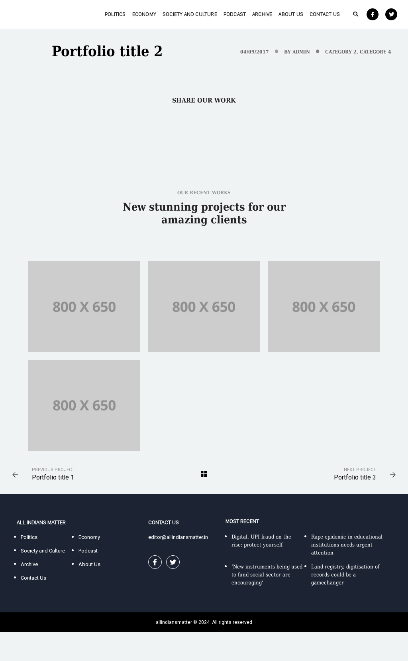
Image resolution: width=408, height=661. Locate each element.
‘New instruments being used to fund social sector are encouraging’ (266, 575)
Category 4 (375, 52)
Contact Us (325, 14)
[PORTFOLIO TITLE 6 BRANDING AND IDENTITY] (324, 306)
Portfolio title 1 (53, 477)
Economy (144, 14)
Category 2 (341, 52)
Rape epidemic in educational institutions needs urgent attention (346, 545)
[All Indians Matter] (35, 14)
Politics (115, 14)
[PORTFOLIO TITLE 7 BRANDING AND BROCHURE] (204, 306)
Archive (262, 14)
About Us (291, 14)
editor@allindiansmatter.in (178, 537)
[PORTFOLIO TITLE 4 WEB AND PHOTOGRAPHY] (84, 405)
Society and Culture (190, 14)
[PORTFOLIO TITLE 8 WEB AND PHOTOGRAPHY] (84, 306)
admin (301, 52)
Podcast (235, 14)
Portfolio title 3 (355, 477)
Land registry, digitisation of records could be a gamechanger (345, 575)
